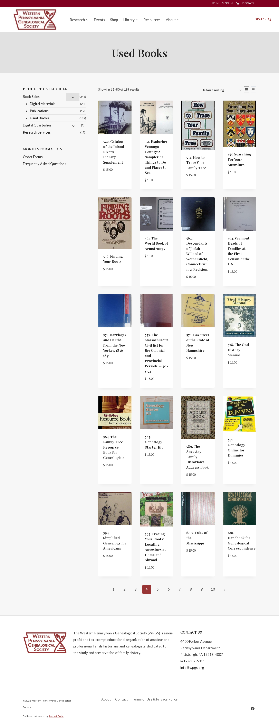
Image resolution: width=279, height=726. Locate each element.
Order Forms (33, 157)
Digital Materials (42, 104)
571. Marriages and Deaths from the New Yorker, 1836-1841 (114, 345)
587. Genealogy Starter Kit (154, 441)
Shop (114, 19)
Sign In (227, 3)
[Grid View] (246, 89)
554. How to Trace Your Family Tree (196, 162)
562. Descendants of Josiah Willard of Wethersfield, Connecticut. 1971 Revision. (197, 254)
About (106, 699)
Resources (152, 19)
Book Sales (31, 96)
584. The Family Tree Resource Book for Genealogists (113, 447)
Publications (39, 111)
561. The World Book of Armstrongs (156, 243)
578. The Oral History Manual (238, 349)
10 (213, 589)
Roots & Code (56, 716)
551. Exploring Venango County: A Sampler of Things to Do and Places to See (156, 157)
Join (215, 3)
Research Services (37, 132)
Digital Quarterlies (37, 125)
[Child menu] (72, 97)
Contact (121, 699)
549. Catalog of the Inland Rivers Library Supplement (113, 151)
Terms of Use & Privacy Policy (155, 699)
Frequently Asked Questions (44, 164)
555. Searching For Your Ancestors (239, 159)
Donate (248, 3)
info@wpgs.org (192, 667)
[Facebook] (252, 708)
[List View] (253, 89)
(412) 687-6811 (192, 661)
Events (99, 19)
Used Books (39, 118)
